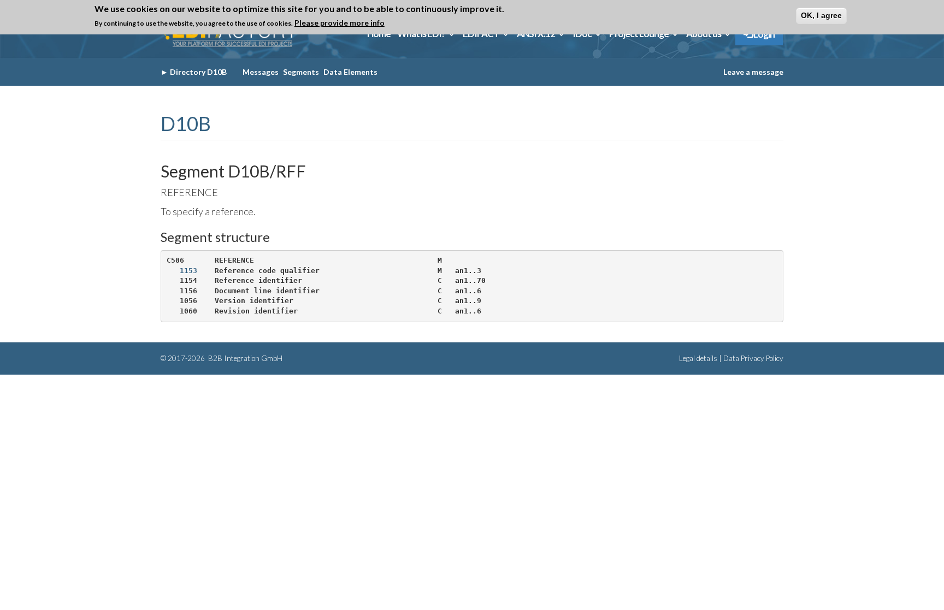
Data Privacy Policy (753, 358)
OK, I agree (821, 15)
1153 (188, 270)
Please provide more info (339, 22)
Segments (301, 71)
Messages (261, 71)
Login (763, 34)
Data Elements (350, 71)
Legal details (698, 358)
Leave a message (753, 71)
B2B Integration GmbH (244, 358)
